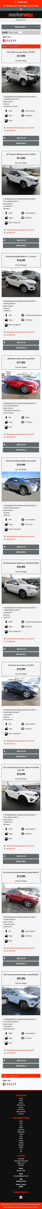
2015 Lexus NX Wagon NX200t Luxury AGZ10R (21, 461)
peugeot (21, 1145)
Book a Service (21, 1112)
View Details (21, 143)
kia (21, 1151)
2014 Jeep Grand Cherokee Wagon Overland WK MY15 (21, 872)
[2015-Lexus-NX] (21, 487)
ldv (21, 1149)
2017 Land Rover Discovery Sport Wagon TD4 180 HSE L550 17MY (21, 769)
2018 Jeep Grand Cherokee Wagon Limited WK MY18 (21, 975)
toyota (21, 1134)
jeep (21, 1136)
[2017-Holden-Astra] (21, 691)
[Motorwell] (21, 14)
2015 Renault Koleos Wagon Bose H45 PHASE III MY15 (21, 563)
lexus (21, 1121)
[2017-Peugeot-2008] (21, 180)
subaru (21, 1127)
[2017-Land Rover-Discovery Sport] (21, 796)
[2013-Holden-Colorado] (21, 78)
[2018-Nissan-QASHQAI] (21, 282)
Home (21, 1098)
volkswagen (21, 1132)
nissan (21, 1147)
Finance (21, 1103)
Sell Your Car (21, 1105)
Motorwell (19, 20)
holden (21, 1141)
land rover (21, 1130)
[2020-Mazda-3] (21, 384)
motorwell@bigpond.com (21, 1176)
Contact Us (21, 1109)
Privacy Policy (5, 1204)
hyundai (21, 1143)
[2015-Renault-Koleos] (21, 589)
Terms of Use (14, 1204)
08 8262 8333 (11, 131)
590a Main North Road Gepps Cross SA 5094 (20, 128)
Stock (24, 20)
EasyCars (36, 1207)
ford (21, 1125)
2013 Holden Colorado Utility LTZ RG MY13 (21, 52)
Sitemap (21, 1114)
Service (21, 1107)
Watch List (21, 138)
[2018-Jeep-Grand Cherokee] (21, 1000)
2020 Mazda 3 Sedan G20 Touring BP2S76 (21, 359)
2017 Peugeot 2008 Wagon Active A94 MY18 (21, 154)
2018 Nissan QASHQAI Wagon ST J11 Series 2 (21, 256)
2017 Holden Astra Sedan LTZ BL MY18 (21, 665)
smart (21, 1138)
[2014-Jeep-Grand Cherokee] (21, 898)
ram (21, 1123)
